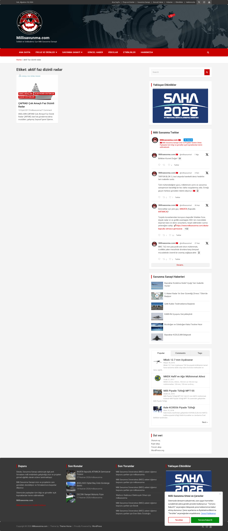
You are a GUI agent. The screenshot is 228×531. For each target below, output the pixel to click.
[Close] (220, 493)
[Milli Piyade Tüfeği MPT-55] (157, 391)
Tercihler (179, 520)
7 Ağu (197, 155)
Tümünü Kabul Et (205, 520)
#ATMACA (162, 212)
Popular (161, 353)
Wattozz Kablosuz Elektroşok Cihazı (131, 495)
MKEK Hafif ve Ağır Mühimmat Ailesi (184, 376)
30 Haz (197, 205)
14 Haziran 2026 (83, 489)
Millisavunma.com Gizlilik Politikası (31, 505)
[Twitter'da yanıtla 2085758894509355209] (160, 165)
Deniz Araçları (26, 94)
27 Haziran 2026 (83, 477)
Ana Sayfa (116, 2)
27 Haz (197, 243)
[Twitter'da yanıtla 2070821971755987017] (160, 259)
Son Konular (75, 466)
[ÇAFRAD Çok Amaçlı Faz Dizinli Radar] (37, 87)
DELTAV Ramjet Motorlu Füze (90, 494)
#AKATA (183, 209)
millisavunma (35, 110)
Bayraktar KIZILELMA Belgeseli (177, 335)
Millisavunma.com (32, 37)
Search (207, 72)
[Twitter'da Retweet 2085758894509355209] (164, 165)
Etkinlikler (179, 2)
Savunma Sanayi (143, 2)
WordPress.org (157, 450)
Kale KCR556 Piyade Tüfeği (179, 407)
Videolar (169, 2)
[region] (194, 509)
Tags (200, 353)
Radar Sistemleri (27, 97)
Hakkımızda (190, 2)
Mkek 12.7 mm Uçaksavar (178, 359)
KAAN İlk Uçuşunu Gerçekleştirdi (178, 314)
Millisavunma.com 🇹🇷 (168, 154)
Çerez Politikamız (208, 513)
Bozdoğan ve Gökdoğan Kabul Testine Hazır (183, 324)
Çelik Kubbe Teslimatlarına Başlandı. (179, 304)
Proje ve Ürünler (128, 2)
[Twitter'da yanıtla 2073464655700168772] (160, 197)
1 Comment (47, 110)
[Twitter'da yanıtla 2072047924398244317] (160, 235)
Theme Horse (66, 526)
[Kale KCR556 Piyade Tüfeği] (157, 408)
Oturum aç (155, 440)
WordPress (97, 526)
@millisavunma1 (186, 155)
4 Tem (197, 173)
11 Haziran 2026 (83, 498)
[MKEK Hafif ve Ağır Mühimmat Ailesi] (157, 376)
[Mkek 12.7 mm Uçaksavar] (157, 360)
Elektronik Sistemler (44, 94)
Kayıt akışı (155, 444)
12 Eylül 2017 (23, 110)
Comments (180, 353)
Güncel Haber (158, 2)
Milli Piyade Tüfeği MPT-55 (178, 390)
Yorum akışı (156, 447)
